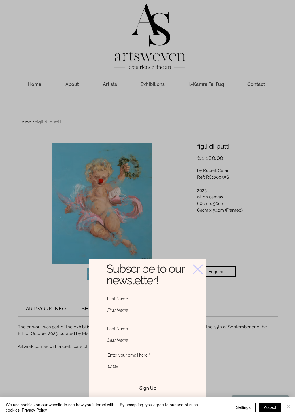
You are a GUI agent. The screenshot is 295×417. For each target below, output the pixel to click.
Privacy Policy (34, 410)
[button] (198, 269)
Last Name (117, 329)
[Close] (288, 407)
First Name (117, 299)
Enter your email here (127, 355)
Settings (243, 407)
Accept (270, 407)
